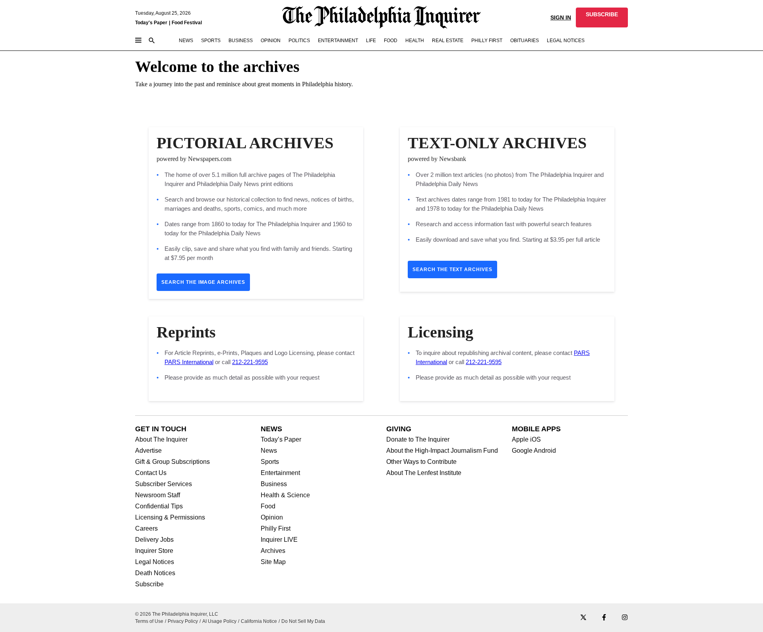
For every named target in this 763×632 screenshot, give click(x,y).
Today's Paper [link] (151, 22)
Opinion (272, 517)
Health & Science (285, 495)
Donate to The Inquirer (417, 439)
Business (274, 484)
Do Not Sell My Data (303, 621)
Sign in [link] (560, 17)
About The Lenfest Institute (423, 473)
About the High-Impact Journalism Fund (442, 451)
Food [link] (390, 40)
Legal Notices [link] (566, 40)
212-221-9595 (250, 362)
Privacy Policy (183, 621)
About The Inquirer (161, 439)
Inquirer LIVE (279, 540)
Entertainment (280, 473)
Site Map (273, 562)
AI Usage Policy (219, 621)
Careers (146, 528)
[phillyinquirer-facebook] (604, 618)
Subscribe (149, 584)
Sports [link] (211, 40)
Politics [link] (299, 40)
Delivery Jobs (154, 540)
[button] (602, 17)
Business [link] (241, 40)
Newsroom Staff (157, 495)
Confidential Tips (159, 506)
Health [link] (414, 40)
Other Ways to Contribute (421, 462)
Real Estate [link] (447, 40)
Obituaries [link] (524, 40)
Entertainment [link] (338, 40)
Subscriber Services (163, 484)
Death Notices (155, 573)
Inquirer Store (154, 551)
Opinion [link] (271, 40)
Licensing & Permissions (170, 517)
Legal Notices (154, 562)
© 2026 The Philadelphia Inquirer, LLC (176, 614)
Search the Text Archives (452, 269)
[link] (602, 17)
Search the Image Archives (203, 282)
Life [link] (371, 40)
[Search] (152, 41)
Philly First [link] (486, 40)
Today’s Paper (281, 439)
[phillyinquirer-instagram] (625, 618)
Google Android (534, 451)
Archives (273, 551)
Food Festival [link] (187, 22)
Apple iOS (526, 439)
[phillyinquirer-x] (583, 618)
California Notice (259, 621)
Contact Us (151, 473)
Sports (270, 462)
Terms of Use (149, 621)
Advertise (148, 451)
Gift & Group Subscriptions (172, 462)
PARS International (189, 362)
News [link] (186, 40)
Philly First (275, 528)
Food (268, 506)
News (269, 451)
